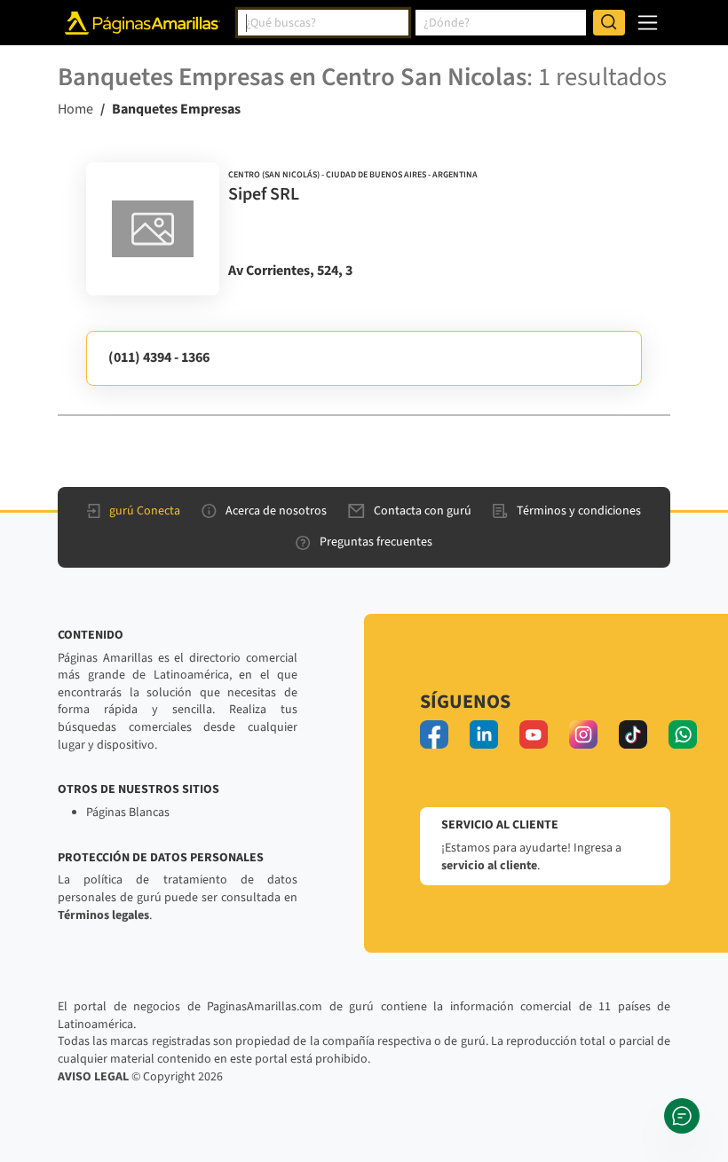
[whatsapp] (683, 734)
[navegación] (647, 22)
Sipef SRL (263, 194)
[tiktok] (633, 734)
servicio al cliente (489, 866)
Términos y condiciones (579, 511)
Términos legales (103, 915)
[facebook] (434, 734)
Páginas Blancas (128, 812)
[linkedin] (484, 734)
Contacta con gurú (422, 511)
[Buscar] (609, 23)
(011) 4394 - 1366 (159, 357)
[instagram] (583, 734)
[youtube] (533, 734)
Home (75, 109)
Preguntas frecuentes (376, 542)
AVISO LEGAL (93, 1077)
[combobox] (323, 23)
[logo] (152, 228)
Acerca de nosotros (276, 511)
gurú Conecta (144, 511)
